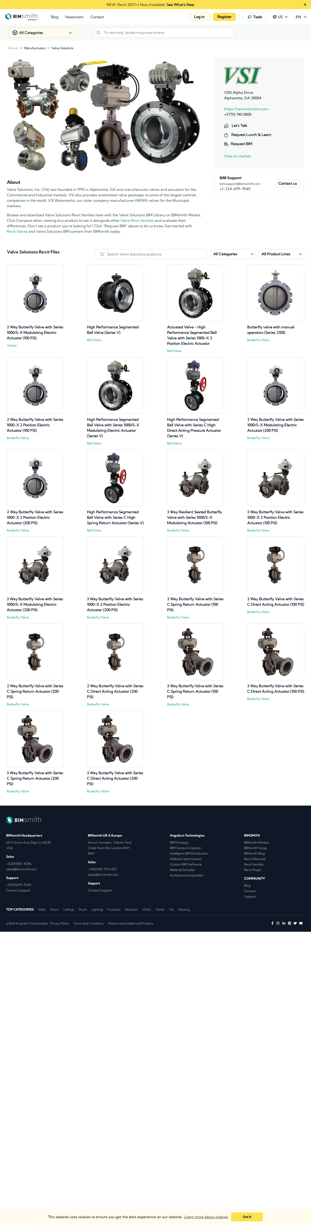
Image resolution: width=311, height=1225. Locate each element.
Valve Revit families (137, 220)
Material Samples (182, 870)
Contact (250, 891)
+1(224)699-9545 (18, 885)
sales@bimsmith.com (21, 869)
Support (250, 896)
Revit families (254, 864)
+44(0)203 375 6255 (102, 869)
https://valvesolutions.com (246, 109)
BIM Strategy (179, 842)
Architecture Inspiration (187, 875)
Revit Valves (17, 231)
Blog (247, 885)
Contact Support (18, 890)
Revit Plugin (252, 870)
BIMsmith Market (256, 842)
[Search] (98, 33)
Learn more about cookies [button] (206, 1217)
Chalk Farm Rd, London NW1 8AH (109, 850)
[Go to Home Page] (28, 16)
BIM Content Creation (185, 848)
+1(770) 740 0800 (237, 114)
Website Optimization (186, 859)
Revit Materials (254, 859)
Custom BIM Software (185, 864)
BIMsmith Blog (254, 853)
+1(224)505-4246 (18, 864)
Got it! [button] (247, 1217)
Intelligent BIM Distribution (189, 853)
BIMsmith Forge (255, 848)
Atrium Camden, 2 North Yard (109, 842)
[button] (199, 17)
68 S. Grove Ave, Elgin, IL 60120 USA (28, 845)
